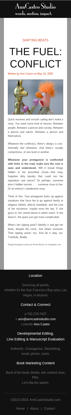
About (34, 408)
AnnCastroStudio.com (45, 399)
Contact (49, 408)
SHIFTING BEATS (35, 40)
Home (20, 408)
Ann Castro (42, 324)
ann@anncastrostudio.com (37, 319)
